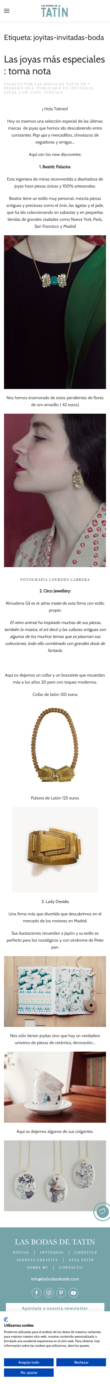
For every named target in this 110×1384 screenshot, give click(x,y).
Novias (21, 1252)
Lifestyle (85, 1252)
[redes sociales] (36, 1293)
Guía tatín (81, 1260)
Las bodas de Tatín (56, 84)
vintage (53, 92)
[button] (6, 10)
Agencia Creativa (37, 1260)
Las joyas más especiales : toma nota (54, 65)
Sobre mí (37, 1267)
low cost (30, 92)
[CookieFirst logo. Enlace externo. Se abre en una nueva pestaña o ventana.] (6, 1319)
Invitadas (81, 88)
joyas (10, 92)
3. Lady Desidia (55, 901)
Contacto (71, 1267)
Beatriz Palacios (56, 166)
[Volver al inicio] (55, 10)
